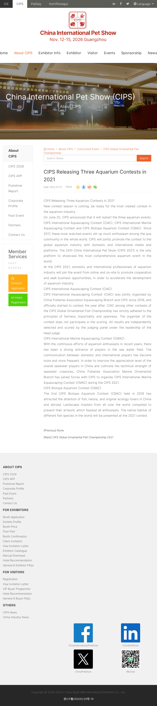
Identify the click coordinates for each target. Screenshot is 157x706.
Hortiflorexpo (58, 4)
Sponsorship (131, 53)
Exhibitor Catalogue (15, 550)
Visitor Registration (18, 300)
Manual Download (14, 555)
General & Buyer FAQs (16, 598)
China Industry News (16, 617)
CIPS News (10, 612)
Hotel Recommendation (17, 560)
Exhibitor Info (49, 53)
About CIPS (23, 53)
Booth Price (10, 526)
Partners (14, 225)
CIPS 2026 (16, 166)
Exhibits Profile (12, 521)
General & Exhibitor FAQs (18, 565)
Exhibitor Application (18, 286)
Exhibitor (74, 53)
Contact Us (16, 235)
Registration (10, 579)
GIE (6, 4)
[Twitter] (127, 3)
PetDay (36, 4)
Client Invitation (12, 541)
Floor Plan (9, 531)
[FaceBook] (114, 3)
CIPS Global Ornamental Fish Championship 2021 (82, 437)
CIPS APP (15, 176)
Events (109, 53)
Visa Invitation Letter (16, 546)
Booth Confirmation (15, 536)
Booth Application (14, 517)
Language (144, 4)
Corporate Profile (15, 203)
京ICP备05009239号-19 (79, 698)
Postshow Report (15, 188)
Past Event (16, 215)
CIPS (19, 4)
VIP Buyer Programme (16, 588)
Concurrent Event (88, 149)
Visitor (92, 53)
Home (50, 149)
